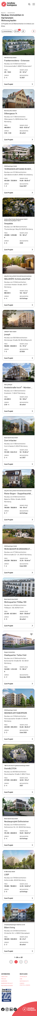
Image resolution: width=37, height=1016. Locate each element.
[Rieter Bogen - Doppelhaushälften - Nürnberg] (18, 495)
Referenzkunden (7, 985)
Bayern (3, 12)
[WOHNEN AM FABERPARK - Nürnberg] (18, 715)
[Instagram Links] (7, 1009)
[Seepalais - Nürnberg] (18, 225)
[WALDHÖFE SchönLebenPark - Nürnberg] (18, 281)
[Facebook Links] (3, 1009)
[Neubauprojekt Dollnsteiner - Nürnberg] (18, 822)
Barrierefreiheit (7, 983)
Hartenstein (11, 12)
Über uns (4, 976)
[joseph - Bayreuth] (18, 335)
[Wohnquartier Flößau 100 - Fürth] (18, 603)
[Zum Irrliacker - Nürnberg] (18, 441)
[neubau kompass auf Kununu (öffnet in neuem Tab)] (6, 995)
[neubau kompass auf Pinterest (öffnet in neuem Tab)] (15, 1009)
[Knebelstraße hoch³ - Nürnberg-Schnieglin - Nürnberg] (18, 388)
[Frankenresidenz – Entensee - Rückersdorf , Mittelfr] (18, 61)
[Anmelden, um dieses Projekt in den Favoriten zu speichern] (31, 40)
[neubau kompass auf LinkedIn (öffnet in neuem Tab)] (11, 1009)
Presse (3, 978)
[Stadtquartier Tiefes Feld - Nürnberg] (18, 658)
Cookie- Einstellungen (25, 984)
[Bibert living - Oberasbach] (18, 928)
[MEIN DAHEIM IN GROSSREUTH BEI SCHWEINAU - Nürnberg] (18, 550)
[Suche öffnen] (29, 4)
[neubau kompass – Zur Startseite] (9, 4)
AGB (21, 978)
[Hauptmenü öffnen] (34, 4)
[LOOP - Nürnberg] (18, 875)
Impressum (23, 976)
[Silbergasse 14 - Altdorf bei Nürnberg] (18, 115)
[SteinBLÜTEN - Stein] (18, 769)
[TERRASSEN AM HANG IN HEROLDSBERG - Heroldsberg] (18, 170)
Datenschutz (24, 981)
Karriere (4, 981)
